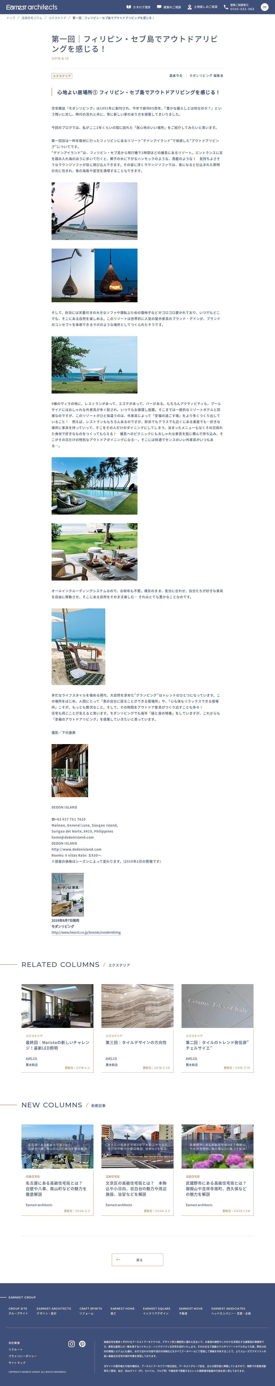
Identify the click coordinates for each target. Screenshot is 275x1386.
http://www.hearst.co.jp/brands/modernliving (86, 932)
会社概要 (14, 1343)
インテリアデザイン (156, 1311)
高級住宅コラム (32, 18)
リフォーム (90, 1311)
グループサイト (18, 1311)
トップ (10, 18)
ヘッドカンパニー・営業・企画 (231, 1311)
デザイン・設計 (54, 1311)
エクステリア (57, 18)
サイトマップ (17, 1363)
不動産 (191, 1311)
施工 (122, 1311)
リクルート (16, 1349)
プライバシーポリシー (23, 1356)
